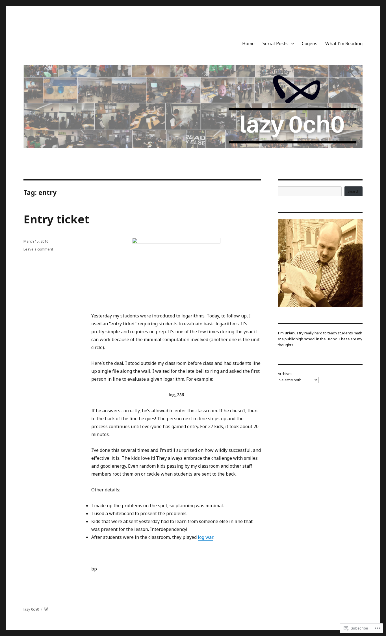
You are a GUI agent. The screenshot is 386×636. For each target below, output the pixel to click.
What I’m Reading (344, 43)
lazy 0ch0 (31, 609)
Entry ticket (56, 219)
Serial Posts (275, 43)
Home (248, 43)
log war (205, 537)
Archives (285, 373)
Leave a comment (38, 249)
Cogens (309, 43)
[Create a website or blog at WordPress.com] (46, 609)
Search (353, 191)
